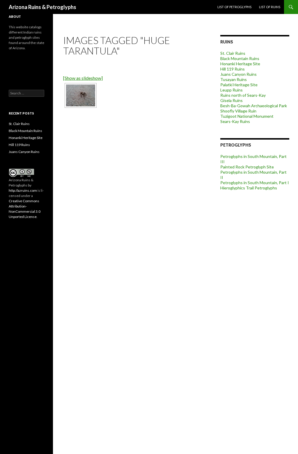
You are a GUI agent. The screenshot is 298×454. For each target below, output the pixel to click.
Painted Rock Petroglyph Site (247, 166)
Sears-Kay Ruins (235, 121)
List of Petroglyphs (234, 7)
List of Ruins (269, 7)
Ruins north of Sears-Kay (243, 95)
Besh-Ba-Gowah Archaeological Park (253, 105)
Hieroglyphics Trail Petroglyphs (248, 187)
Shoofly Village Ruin (238, 110)
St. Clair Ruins (232, 53)
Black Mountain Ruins (239, 58)
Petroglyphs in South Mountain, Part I (254, 182)
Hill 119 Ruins (232, 68)
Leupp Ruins (231, 89)
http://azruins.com (23, 190)
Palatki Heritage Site (239, 84)
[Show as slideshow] (83, 78)
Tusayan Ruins (233, 79)
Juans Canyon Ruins (238, 74)
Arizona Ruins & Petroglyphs (42, 7)
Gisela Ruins (231, 100)
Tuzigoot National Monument (247, 116)
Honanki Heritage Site (240, 63)
